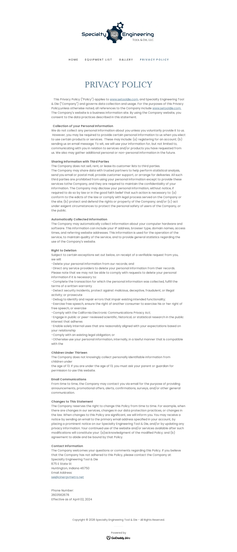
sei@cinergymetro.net (67, 477)
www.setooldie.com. (166, 108)
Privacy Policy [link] (154, 59)
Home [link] (73, 59)
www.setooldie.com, (124, 99)
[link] (118, 34)
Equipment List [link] (98, 59)
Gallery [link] (126, 59)
